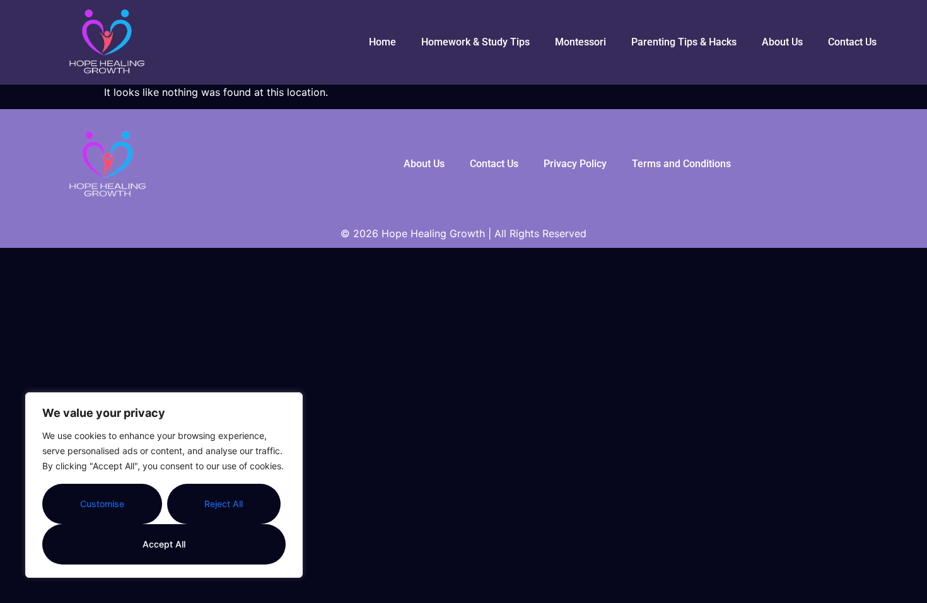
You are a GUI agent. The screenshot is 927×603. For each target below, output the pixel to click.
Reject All (223, 503)
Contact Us (852, 42)
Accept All (164, 544)
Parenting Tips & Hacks (684, 42)
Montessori (580, 42)
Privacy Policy (575, 164)
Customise (102, 503)
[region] (164, 485)
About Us (782, 42)
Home (382, 42)
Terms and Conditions (681, 164)
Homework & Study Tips (475, 42)
